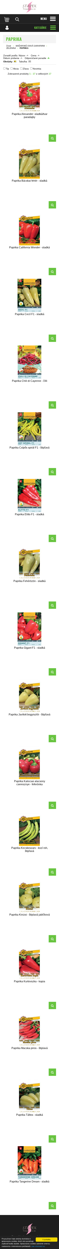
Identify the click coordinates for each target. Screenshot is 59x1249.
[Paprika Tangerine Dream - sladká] (29, 1163)
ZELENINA (11, 48)
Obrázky (7, 61)
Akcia (16, 68)
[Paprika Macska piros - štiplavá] (29, 1029)
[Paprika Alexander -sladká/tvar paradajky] (29, 95)
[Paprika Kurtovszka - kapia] (29, 962)
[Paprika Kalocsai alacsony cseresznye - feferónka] (29, 762)
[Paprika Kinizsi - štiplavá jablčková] (29, 896)
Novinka (37, 68)
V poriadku (46, 1239)
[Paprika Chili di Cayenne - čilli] (29, 362)
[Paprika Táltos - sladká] (29, 1096)
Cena (33, 55)
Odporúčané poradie (35, 58)
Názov (22, 55)
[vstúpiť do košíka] (7, 19)
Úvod (8, 46)
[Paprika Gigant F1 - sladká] (29, 629)
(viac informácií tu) (38, 1246)
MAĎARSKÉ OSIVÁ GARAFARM (30, 46)
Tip (7, 68)
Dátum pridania (11, 58)
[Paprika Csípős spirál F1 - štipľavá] (29, 429)
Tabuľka (23, 61)
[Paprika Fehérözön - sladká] (29, 562)
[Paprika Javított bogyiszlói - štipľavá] (29, 695)
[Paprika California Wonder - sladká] (29, 228)
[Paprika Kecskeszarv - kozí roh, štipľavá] (29, 829)
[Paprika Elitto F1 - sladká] (29, 495)
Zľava (26, 68)
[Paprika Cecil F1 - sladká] (29, 295)
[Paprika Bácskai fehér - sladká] (29, 162)
